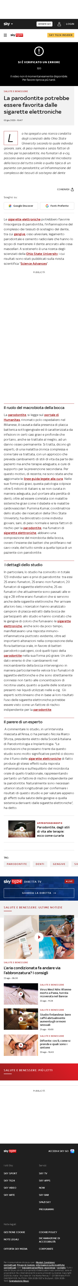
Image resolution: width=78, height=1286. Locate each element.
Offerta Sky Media (15, 1248)
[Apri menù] (5, 35)
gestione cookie (14, 1232)
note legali (11, 1239)
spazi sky (45, 1202)
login (70, 24)
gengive (19, 234)
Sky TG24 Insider (61, 35)
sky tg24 (9, 1180)
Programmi (46, 1209)
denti (40, 864)
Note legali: (10, 1224)
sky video (10, 1187)
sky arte (9, 1195)
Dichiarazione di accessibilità (49, 1240)
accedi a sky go (58, 1151)
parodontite (17, 415)
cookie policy (48, 1232)
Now (42, 1187)
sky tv (43, 1173)
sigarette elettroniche (24, 219)
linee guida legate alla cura (43, 479)
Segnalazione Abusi (19, 1281)
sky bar (44, 1195)
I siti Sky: (8, 1165)
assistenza (49, 1267)
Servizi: (43, 1165)
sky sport (10, 1173)
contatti (61, 1267)
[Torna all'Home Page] (17, 35)
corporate (46, 1248)
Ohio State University (42, 254)
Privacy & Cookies (26, 1265)
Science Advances (34, 263)
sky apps (45, 1180)
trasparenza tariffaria (32, 1267)
